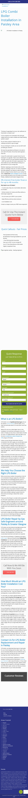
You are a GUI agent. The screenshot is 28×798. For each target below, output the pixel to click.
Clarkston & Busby (6, 744)
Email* (3, 372)
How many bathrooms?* (8, 392)
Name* (3, 361)
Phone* (4, 366)
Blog (4, 713)
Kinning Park (5, 747)
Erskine (4, 737)
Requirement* (5, 377)
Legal (14, 796)
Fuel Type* (4, 387)
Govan (4, 759)
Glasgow (4, 722)
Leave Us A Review (7, 715)
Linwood (4, 728)
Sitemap (5, 714)
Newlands (5, 756)
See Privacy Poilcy (8, 411)
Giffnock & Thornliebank (8, 746)
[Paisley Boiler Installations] (7, 5)
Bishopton (5, 735)
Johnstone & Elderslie (7, 754)
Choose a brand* (6, 382)
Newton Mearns (6, 753)
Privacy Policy (22, 795)
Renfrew (4, 757)
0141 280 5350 (16, 1)
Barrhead (5, 727)
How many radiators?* (7, 398)
